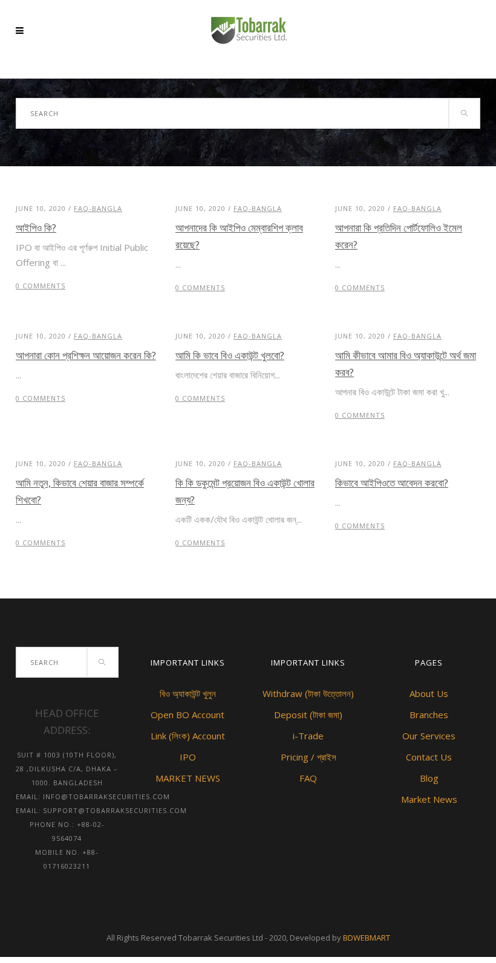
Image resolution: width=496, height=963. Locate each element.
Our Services (428, 736)
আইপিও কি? (36, 228)
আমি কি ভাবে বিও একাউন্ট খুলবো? (229, 355)
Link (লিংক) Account (188, 736)
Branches (429, 714)
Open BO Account (187, 714)
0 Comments (40, 285)
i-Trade (308, 736)
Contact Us (429, 757)
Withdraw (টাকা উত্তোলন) (308, 693)
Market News (429, 799)
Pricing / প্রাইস (308, 757)
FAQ (308, 778)
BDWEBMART (366, 937)
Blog (429, 778)
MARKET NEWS (187, 778)
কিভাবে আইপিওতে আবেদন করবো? (391, 483)
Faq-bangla (98, 208)
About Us (429, 693)
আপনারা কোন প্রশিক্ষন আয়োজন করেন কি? (86, 355)
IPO (188, 757)
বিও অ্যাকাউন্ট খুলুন (188, 693)
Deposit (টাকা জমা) (308, 714)
